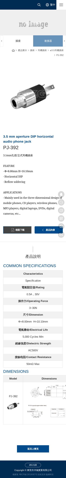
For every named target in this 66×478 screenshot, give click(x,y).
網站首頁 (13, 49)
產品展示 (22, 50)
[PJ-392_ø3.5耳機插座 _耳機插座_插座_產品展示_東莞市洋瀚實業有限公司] (12, 4)
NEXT (64, 41)
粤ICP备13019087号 (28, 474)
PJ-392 (60, 55)
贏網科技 (50, 474)
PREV (1, 41)
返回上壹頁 (33, 448)
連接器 (48, 41)
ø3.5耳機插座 (57, 50)
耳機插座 (42, 50)
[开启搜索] (39, 5)
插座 (18, 41)
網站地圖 (33, 465)
